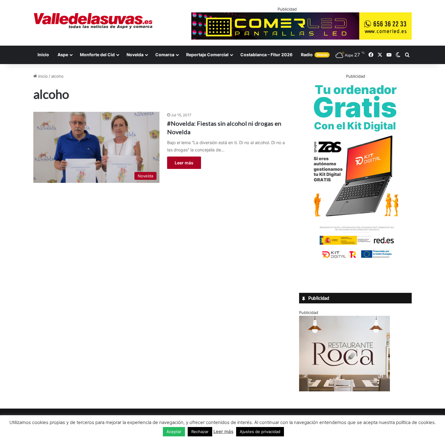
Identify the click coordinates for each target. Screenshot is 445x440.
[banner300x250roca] (344, 389)
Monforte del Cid (97, 54)
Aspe (63, 54)
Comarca (164, 54)
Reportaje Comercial (207, 54)
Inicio (43, 54)
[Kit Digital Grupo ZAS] (355, 259)
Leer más (184, 162)
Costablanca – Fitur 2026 (266, 54)
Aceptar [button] (173, 431)
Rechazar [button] (200, 431)
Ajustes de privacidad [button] (260, 431)
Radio (314, 54)
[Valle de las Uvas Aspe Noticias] (93, 21)
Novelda (135, 54)
